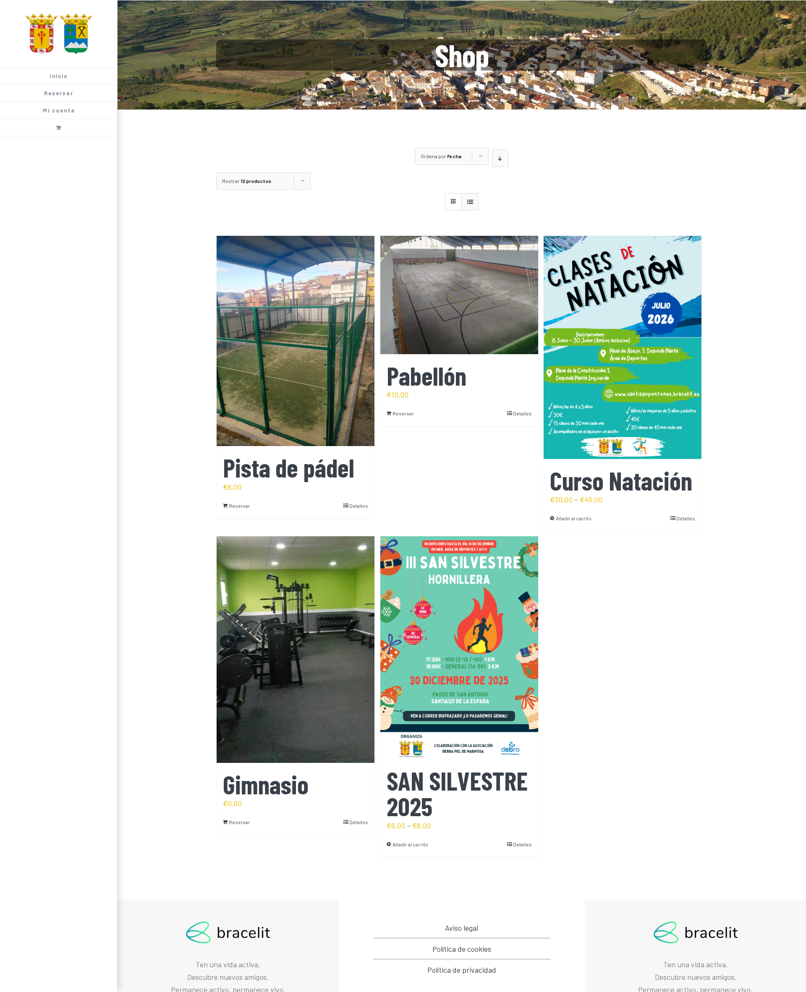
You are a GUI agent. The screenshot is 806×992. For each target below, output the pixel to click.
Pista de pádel (288, 467)
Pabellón (426, 375)
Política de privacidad (461, 969)
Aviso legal (461, 927)
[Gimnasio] (295, 649)
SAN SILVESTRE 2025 (457, 793)
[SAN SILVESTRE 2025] (459, 648)
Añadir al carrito (573, 518)
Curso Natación (621, 480)
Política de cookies (461, 948)
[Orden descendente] (500, 158)
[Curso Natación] (622, 347)
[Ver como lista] (470, 201)
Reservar (239, 506)
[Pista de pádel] (295, 341)
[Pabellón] (459, 295)
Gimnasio (266, 784)
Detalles (358, 506)
